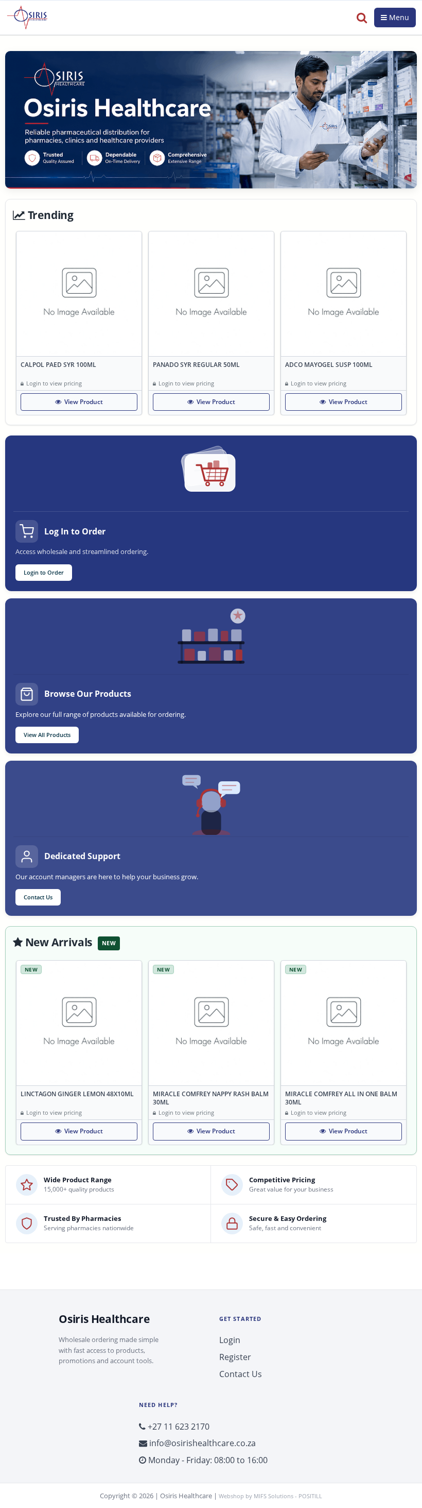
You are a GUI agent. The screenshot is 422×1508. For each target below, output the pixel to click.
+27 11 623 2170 (177, 1426)
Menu (398, 17)
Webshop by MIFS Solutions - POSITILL (270, 1496)
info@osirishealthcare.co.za (201, 1443)
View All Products (47, 735)
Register (235, 1357)
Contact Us (38, 897)
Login (229, 1340)
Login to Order (44, 572)
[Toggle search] (362, 17)
